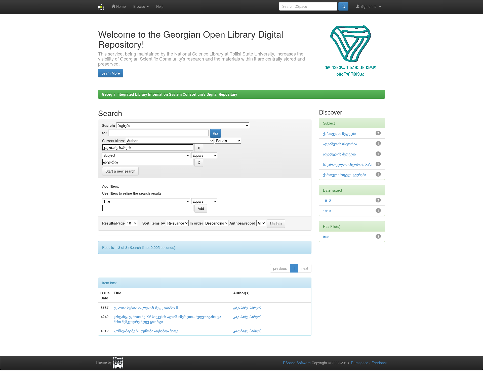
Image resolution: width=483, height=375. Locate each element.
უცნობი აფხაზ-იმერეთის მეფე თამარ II (146, 307)
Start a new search (120, 171)
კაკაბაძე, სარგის (247, 307)
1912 (327, 200)
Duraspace (359, 362)
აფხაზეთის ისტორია (340, 143)
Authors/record (242, 223)
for (104, 132)
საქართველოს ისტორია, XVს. (348, 164)
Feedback (379, 362)
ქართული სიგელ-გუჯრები (344, 174)
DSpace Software (297, 362)
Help (160, 6)
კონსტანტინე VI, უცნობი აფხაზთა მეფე (146, 330)
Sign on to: (369, 6)
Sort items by (153, 223)
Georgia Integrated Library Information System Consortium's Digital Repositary (169, 94)
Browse (139, 6)
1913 (327, 210)
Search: (108, 125)
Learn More (110, 73)
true (326, 236)
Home (120, 6)
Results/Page (113, 223)
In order (196, 223)
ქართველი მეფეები (339, 133)
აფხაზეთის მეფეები (339, 153)
